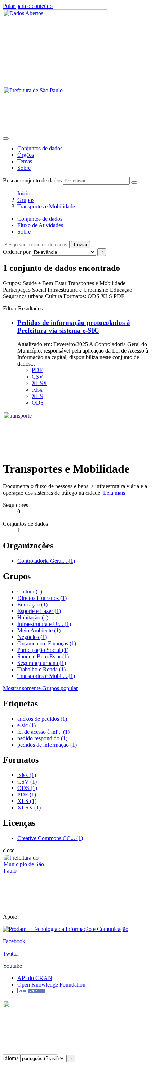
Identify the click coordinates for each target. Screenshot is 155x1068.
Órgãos (25, 155)
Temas (24, 161)
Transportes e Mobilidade (46, 206)
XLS (37, 396)
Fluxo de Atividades (40, 225)
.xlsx (37, 390)
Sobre (24, 168)
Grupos (25, 200)
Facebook (14, 941)
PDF (37, 370)
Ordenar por (17, 252)
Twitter (11, 953)
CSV (37, 377)
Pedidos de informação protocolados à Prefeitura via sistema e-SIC (73, 326)
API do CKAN (34, 978)
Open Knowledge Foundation (51, 984)
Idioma (11, 1058)
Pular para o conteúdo (28, 6)
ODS (38, 403)
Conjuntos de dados (39, 148)
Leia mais (114, 493)
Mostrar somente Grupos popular (40, 688)
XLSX (39, 383)
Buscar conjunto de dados (32, 180)
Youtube (12, 966)
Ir (101, 252)
